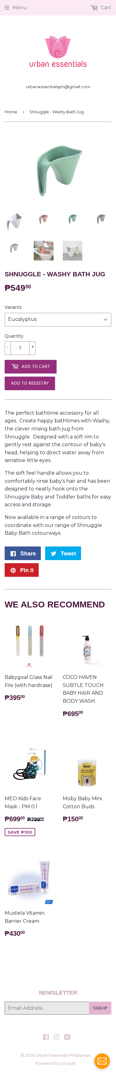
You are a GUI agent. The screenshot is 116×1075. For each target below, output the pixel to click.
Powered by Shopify (55, 1063)
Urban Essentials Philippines (63, 1055)
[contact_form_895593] (102, 1061)
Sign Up (100, 1008)
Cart (105, 8)
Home (11, 111)
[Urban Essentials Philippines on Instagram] (57, 1038)
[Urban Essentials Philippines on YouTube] (67, 1038)
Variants (13, 307)
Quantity (14, 336)
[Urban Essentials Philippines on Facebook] (46, 1038)
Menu (19, 8)
